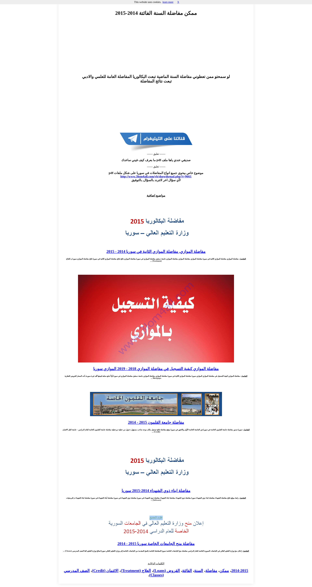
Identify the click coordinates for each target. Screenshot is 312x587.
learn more (167, 2)
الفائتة (187, 570)
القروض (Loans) (166, 570)
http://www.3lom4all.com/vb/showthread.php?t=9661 (156, 176)
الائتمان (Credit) (105, 570)
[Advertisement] (156, 48)
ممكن (224, 570)
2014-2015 (239, 570)
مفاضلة (211, 570)
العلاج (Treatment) (136, 570)
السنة (198, 570)
